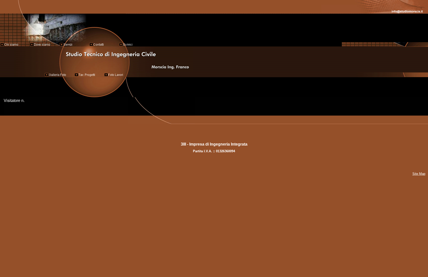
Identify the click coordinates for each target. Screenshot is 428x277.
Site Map (418, 174)
